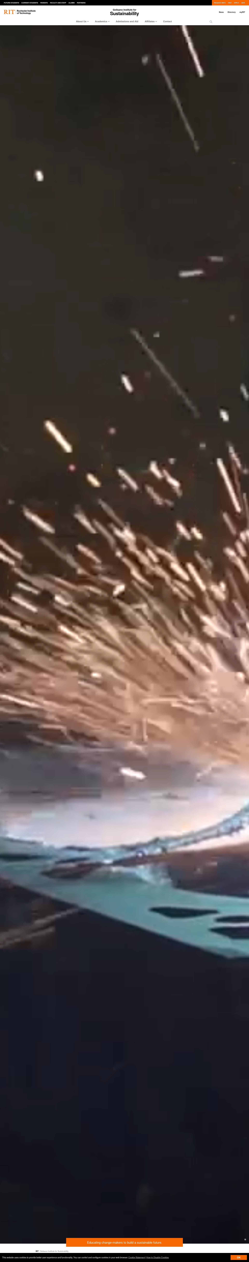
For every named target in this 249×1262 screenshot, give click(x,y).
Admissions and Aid (127, 21)
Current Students (29, 3)
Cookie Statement (136, 1257)
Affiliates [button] (150, 21)
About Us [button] (81, 21)
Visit (230, 3)
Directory (232, 12)
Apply (236, 3)
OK (239, 1257)
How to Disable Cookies (157, 1257)
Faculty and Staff (58, 3)
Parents (44, 3)
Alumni (71, 3)
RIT (37, 1251)
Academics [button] (101, 21)
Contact (167, 21)
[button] (211, 22)
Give (243, 3)
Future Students (11, 3)
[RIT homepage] (20, 12)
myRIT (242, 12)
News (221, 12)
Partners (81, 3)
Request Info (220, 3)
